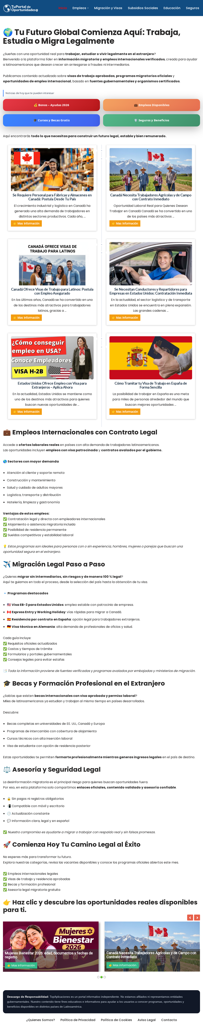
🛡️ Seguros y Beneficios (151, 120)
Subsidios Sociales (143, 8)
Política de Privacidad (77, 1020)
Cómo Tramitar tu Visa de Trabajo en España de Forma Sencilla (151, 385)
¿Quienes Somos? (40, 1020)
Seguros (192, 8)
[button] (88, 8)
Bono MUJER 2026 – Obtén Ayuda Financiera (157, 957)
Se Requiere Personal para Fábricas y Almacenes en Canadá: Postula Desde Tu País (52, 197)
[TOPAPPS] (20, 8)
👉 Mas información (26, 223)
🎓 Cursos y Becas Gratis (51, 120)
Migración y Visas (108, 8)
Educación (172, 8)
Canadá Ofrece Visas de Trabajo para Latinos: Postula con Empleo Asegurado (52, 291)
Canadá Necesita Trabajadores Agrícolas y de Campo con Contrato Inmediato (150, 197)
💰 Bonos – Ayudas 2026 (51, 105)
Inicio (62, 8)
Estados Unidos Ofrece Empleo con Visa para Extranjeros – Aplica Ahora (52, 385)
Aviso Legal (147, 1020)
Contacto (169, 1020)
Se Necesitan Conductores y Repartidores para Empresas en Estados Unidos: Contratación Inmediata (150, 291)
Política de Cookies (116, 1020)
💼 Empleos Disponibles (151, 105)
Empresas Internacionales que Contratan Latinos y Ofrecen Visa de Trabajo (59, 955)
